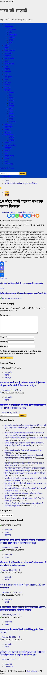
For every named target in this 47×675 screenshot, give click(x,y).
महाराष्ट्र (7, 87)
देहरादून (11, 103)
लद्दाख (6, 61)
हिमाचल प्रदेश (9, 63)
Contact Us (9, 666)
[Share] (23, 275)
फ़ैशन (6, 153)
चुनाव (6, 161)
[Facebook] (9, 216)
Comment (5, 315)
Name (3, 337)
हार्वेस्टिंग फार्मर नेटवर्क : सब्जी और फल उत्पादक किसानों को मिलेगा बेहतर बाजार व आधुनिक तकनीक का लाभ (24, 456)
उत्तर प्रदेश (8, 53)
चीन (10, 32)
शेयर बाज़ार (8, 127)
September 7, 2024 (25, 212)
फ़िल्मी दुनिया (9, 134)
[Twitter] (13, 216)
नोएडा (11, 98)
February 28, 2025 (9, 412)
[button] (0, 170)
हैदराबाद (11, 116)
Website (4, 346)
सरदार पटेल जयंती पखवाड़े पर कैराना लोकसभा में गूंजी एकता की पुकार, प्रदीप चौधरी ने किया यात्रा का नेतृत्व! (22, 384)
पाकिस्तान (12, 29)
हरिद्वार (11, 100)
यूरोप (10, 42)
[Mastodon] (23, 268)
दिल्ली (6, 48)
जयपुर (11, 111)
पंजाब (6, 66)
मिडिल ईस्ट (13, 34)
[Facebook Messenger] (25, 216)
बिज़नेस (7, 129)
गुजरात (7, 74)
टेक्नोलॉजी (8, 148)
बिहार (6, 79)
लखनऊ (11, 92)
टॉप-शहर (7, 90)
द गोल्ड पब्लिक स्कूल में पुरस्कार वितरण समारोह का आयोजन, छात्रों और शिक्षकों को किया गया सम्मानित (24, 444)
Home (7, 24)
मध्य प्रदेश (8, 77)
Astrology (9, 163)
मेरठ (10, 95)
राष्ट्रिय (7, 45)
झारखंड (7, 84)
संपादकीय (8, 142)
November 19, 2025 (10, 390)
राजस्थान (8, 71)
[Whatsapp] (17, 216)
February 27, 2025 (9, 637)
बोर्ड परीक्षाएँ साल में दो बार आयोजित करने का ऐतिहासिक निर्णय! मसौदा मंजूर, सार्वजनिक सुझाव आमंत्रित (25, 469)
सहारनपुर (8, 377)
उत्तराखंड (8, 55)
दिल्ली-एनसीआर (10, 50)
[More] (37, 216)
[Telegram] (29, 216)
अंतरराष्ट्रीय (9, 27)
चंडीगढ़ (11, 105)
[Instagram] (21, 216)
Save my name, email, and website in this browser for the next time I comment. (21, 352)
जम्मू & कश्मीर (9, 58)
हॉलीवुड (11, 140)
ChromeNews (31, 671)
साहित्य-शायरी (9, 156)
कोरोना (7, 158)
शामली (7, 195)
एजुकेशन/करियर (10, 145)
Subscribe (6, 176)
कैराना (7, 192)
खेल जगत (8, 132)
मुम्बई (10, 108)
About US (8, 664)
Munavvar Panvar (9, 212)
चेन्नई (11, 119)
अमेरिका (11, 37)
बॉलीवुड (11, 137)
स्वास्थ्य (7, 150)
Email (3, 341)
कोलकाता (12, 121)
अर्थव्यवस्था (8, 124)
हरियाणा (7, 69)
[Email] (23, 271)
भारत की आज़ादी (13, 10)
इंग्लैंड (11, 40)
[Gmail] (33, 216)
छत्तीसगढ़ (8, 82)
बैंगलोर (11, 113)
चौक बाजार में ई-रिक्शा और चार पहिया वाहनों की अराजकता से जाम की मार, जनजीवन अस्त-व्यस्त (23, 406)
